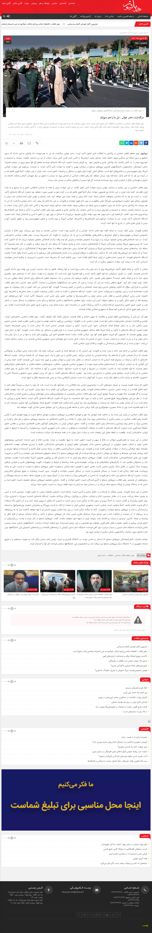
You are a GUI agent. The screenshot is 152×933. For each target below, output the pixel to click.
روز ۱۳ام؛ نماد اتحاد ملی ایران (135, 692)
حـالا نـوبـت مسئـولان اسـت (135, 711)
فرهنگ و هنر (44, 3)
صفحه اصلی (142, 16)
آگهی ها (73, 16)
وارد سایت (121, 629)
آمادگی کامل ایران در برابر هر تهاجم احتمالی (129, 702)
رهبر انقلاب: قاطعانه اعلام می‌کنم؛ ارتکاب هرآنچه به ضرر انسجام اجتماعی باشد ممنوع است (55, 24)
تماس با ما (109, 16)
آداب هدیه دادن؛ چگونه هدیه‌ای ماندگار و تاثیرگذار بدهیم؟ (123, 756)
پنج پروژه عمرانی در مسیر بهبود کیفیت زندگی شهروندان (124, 844)
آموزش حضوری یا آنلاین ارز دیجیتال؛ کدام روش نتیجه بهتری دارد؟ (119, 742)
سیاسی (54, 3)
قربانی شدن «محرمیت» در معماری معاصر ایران (128, 853)
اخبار (130, 32)
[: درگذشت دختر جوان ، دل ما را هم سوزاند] (29, 143)
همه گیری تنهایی (140, 858)
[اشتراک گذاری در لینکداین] (131, 143)
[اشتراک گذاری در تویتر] (141, 143)
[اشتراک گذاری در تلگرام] (126, 143)
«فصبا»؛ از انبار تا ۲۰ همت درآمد (134, 737)
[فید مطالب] (118, 915)
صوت (26, 3)
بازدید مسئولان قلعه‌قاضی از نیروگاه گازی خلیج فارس (125, 849)
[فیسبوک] (78, 915)
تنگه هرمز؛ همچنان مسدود (136, 687)
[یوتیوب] (112, 915)
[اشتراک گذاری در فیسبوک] (146, 143)
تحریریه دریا (20, 134)
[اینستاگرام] (90, 915)
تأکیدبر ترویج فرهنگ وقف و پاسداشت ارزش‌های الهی (125, 656)
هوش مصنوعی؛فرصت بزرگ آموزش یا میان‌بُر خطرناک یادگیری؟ (121, 670)
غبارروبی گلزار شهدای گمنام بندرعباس (114, 24)
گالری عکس (17, 3)
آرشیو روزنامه (85, 16)
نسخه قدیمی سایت (125, 16)
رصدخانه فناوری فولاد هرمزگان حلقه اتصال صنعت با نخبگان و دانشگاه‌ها (117, 761)
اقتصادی (63, 3)
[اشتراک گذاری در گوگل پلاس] (136, 143)
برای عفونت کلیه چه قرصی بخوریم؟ (132, 746)
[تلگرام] (95, 915)
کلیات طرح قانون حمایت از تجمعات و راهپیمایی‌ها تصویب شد (121, 706)
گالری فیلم (6, 3)
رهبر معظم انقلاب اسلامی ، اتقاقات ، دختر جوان (115, 555)
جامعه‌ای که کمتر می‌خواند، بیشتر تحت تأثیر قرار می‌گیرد (123, 863)
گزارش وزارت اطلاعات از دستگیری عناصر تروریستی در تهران (122, 697)
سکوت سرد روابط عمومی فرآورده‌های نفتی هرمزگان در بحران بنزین (119, 751)
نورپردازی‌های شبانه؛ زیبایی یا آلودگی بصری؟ (129, 665)
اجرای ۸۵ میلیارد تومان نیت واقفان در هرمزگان (23, 594)
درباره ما (98, 16)
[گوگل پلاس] (101, 915)
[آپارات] (107, 915)
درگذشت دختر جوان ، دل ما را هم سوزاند (122, 118)
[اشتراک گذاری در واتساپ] (121, 143)
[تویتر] (84, 915)
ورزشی (34, 3)
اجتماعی (71, 3)
